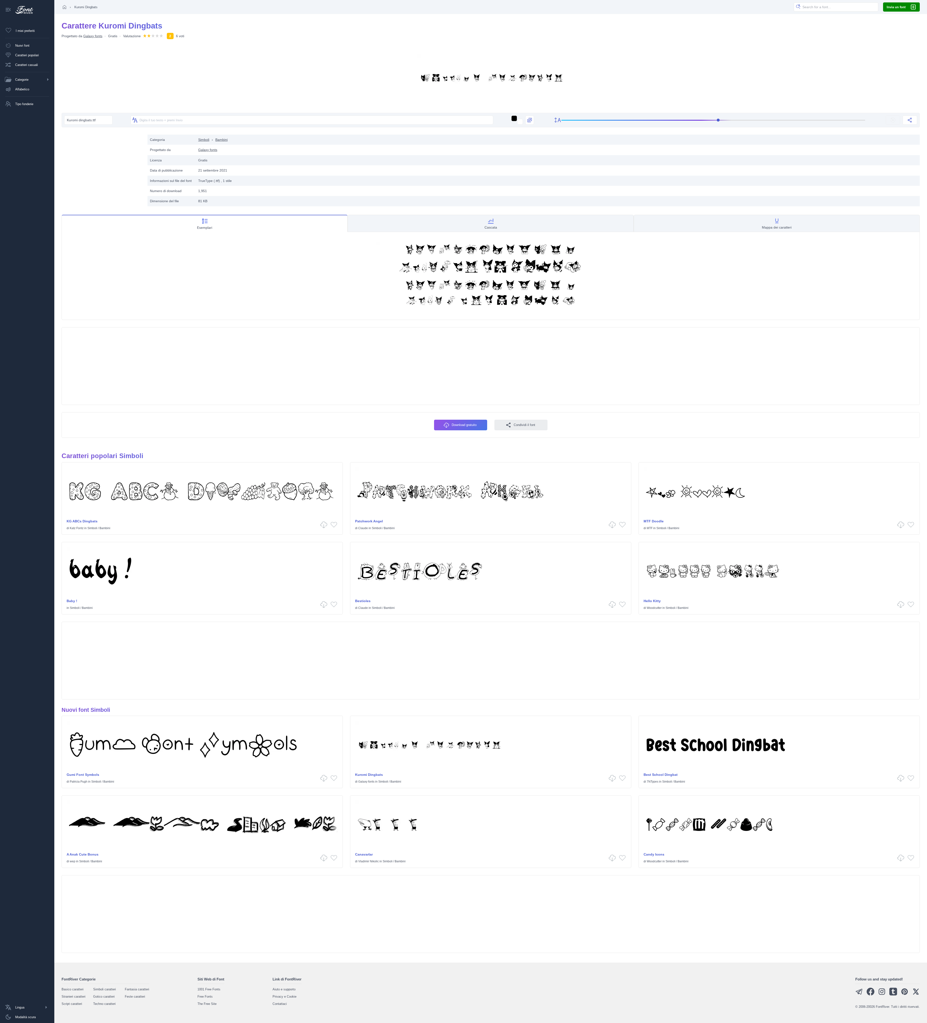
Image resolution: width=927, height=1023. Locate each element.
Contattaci (280, 1004)
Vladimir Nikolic (368, 861)
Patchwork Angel (369, 521)
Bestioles (363, 601)
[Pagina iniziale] (64, 7)
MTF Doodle (654, 521)
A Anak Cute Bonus (82, 854)
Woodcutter (654, 608)
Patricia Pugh (78, 781)
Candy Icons (654, 854)
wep (72, 861)
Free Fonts (205, 996)
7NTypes (652, 781)
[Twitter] (916, 994)
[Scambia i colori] (529, 120)
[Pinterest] (904, 994)
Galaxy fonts (92, 36)
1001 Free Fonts (208, 989)
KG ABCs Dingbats (82, 521)
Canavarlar (364, 854)
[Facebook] (870, 994)
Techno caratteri (104, 1004)
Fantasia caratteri (137, 989)
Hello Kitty (652, 601)
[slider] (713, 120)
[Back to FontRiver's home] (22, 10)
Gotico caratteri (104, 996)
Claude (363, 528)
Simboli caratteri (104, 989)
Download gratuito (464, 425)
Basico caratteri (73, 989)
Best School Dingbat (661, 775)
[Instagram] (882, 994)
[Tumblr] (893, 994)
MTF (650, 528)
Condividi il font (524, 425)
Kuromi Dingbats (369, 775)
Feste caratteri (135, 996)
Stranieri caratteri (73, 996)
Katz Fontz (77, 528)
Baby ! (72, 601)
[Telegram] (859, 994)
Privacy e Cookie (284, 996)
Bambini (221, 140)
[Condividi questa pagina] (910, 120)
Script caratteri (72, 1004)
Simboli (203, 140)
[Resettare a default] (893, 120)
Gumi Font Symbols (83, 775)
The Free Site (207, 1004)
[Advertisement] (102, 168)
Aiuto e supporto (284, 989)
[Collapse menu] (8, 10)
